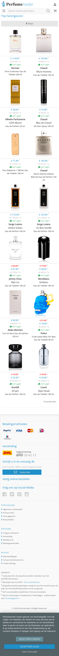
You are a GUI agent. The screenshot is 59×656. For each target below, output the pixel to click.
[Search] (48, 10)
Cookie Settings (9, 563)
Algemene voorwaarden (13, 509)
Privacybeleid (32, 652)
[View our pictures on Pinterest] (19, 494)
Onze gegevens (9, 516)
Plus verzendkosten (32, 582)
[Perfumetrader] (17, 4)
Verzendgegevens (12, 598)
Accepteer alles (29, 646)
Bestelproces (8, 540)
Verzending (7, 536)
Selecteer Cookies (29, 639)
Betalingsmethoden (11, 543)
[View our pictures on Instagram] (27, 494)
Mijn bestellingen (10, 556)
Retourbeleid (8, 519)
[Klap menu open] (4, 11)
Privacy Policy (8, 512)
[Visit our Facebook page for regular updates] (4, 494)
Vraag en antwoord (11, 533)
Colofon (24, 652)
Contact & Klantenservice (13, 560)
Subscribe (24, 472)
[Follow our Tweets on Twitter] (12, 494)
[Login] (55, 4)
